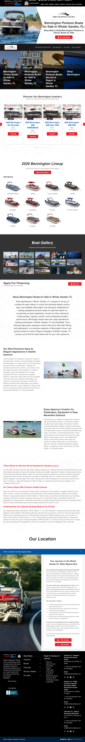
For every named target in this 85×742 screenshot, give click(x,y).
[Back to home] (16, 3)
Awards (48, 668)
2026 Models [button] (8, 177)
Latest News (50, 682)
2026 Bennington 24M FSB (71, 123)
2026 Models (57, 47)
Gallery (66, 47)
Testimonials (50, 670)
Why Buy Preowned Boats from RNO (52, 677)
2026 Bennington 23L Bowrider (13, 123)
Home (42, 4)
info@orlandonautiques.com (72, 674)
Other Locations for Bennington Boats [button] (17, 552)
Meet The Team (50, 664)
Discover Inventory (43, 47)
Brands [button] (51, 4)
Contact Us (49, 674)
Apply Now (75, 284)
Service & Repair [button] (30, 671)
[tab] (36, 147)
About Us (49, 662)
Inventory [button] (27, 659)
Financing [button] (27, 667)
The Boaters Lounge (52, 680)
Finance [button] (57, 4)
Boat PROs (49, 666)
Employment (50, 672)
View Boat (13, 134)
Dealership (76, 47)
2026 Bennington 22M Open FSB (52, 123)
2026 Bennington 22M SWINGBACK (32, 125)
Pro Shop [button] (68, 4)
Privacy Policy (12, 681)
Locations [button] (78, 4)
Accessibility (12, 688)
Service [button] (62, 4)
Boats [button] (46, 4)
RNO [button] (73, 4)
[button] (10, 255)
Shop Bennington (43, 172)
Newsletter (6, 678)
